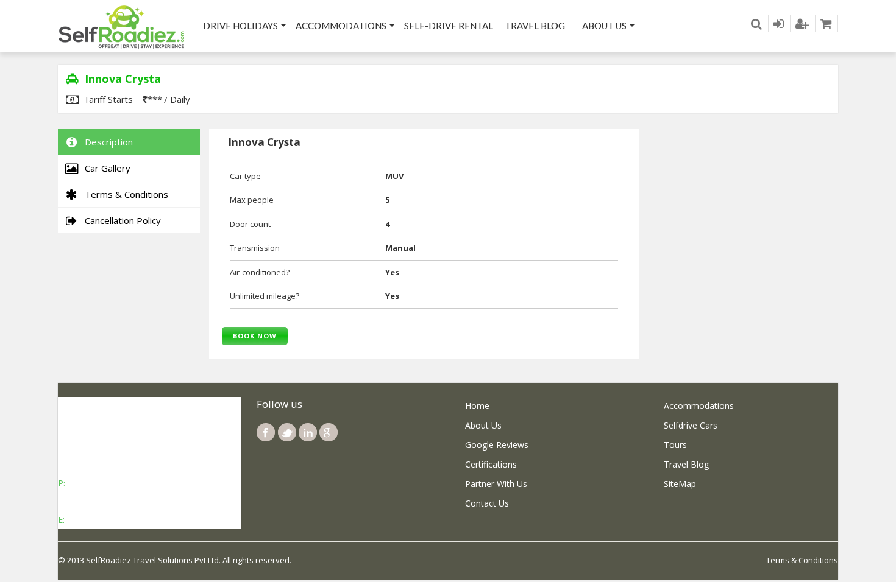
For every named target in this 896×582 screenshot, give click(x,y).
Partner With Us (496, 483)
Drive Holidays (240, 25)
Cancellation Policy (120, 220)
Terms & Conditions (124, 194)
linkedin (308, 432)
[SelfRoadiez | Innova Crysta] (122, 26)
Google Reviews (496, 445)
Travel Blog (535, 25)
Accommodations (341, 25)
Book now (255, 335)
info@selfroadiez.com (110, 519)
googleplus (328, 432)
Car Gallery (105, 168)
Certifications (491, 464)
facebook (266, 432)
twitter (287, 432)
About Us (604, 25)
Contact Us (487, 503)
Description (106, 142)
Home (477, 406)
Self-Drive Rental (448, 25)
